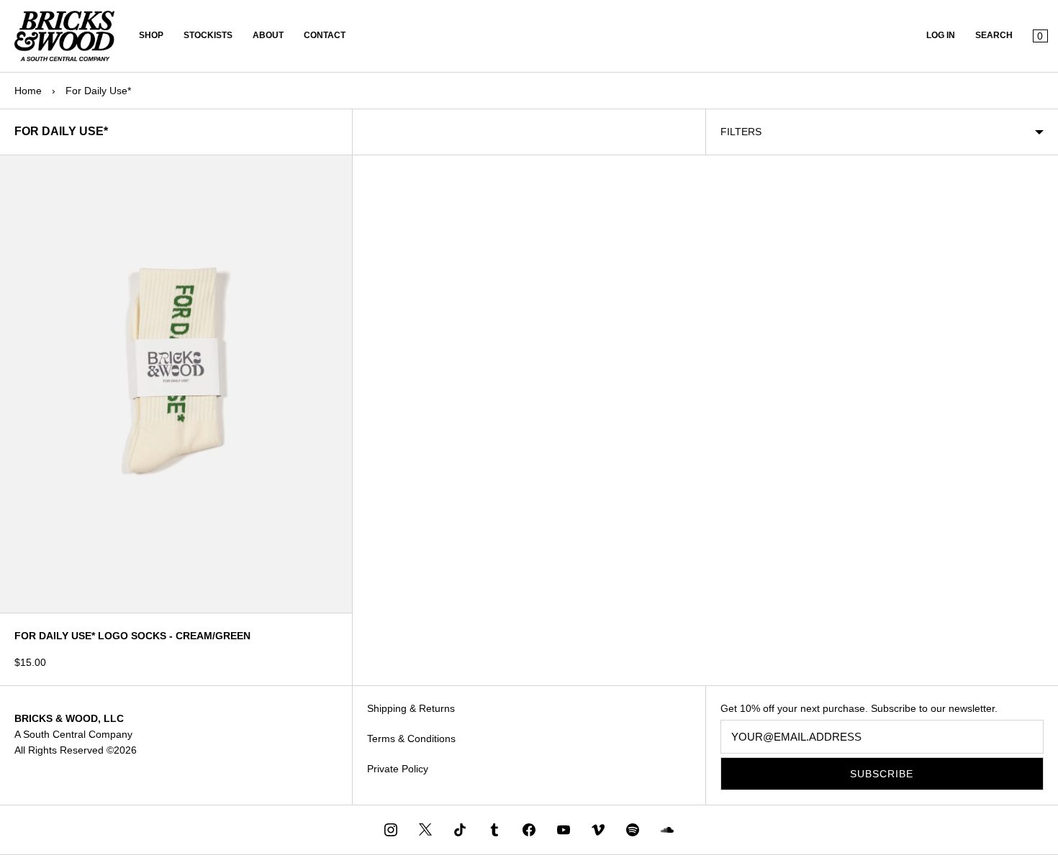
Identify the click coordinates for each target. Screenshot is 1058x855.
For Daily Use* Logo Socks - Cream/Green (132, 635)
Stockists (208, 35)
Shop (151, 35)
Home (28, 90)
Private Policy (397, 768)
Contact (324, 35)
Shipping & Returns (411, 708)
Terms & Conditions (411, 738)
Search (994, 35)
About (268, 35)
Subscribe (881, 773)
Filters (740, 131)
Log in (940, 35)
